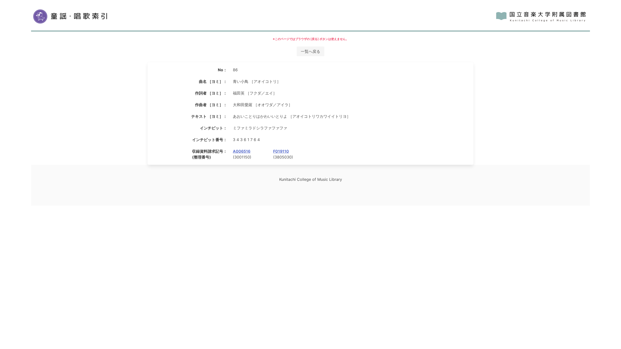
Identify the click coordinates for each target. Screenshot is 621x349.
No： (222, 69)
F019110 (281, 151)
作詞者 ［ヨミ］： (211, 93)
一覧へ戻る (310, 51)
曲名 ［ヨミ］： (213, 81)
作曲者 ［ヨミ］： (211, 104)
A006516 (241, 151)
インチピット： (213, 128)
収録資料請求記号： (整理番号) (209, 154)
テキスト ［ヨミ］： (209, 116)
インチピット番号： (209, 139)
